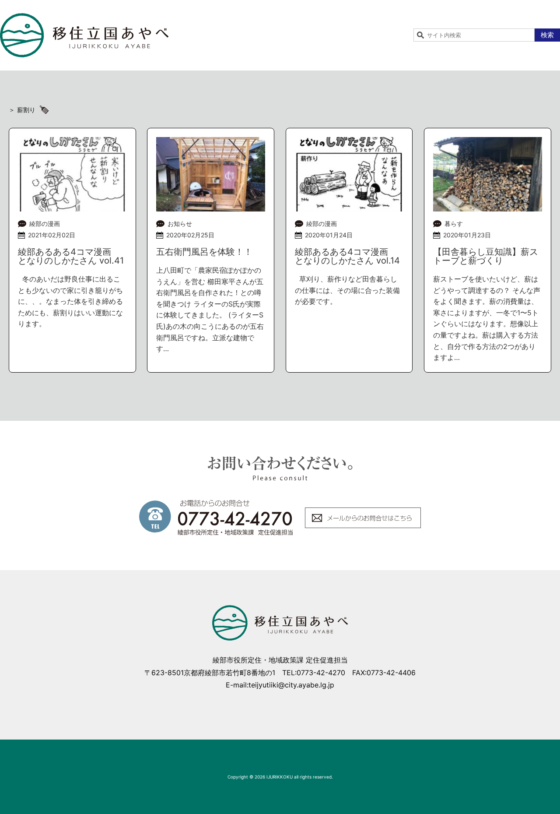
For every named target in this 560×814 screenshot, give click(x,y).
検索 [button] (547, 35)
